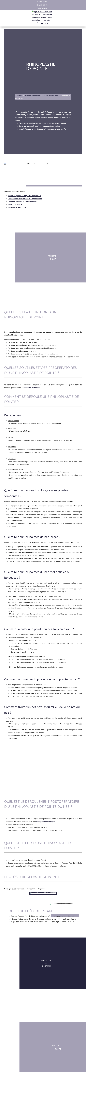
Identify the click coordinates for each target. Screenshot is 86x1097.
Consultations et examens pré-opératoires (25, 199)
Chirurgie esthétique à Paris (32, 95)
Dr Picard (19, 95)
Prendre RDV (43, 8)
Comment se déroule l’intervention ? (22, 201)
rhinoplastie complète (51, 126)
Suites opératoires (15, 204)
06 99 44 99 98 (43, 5)
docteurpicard (43, 1)
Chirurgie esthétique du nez (51, 95)
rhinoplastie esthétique (31, 387)
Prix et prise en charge (17, 207)
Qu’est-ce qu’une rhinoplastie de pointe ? (24, 196)
